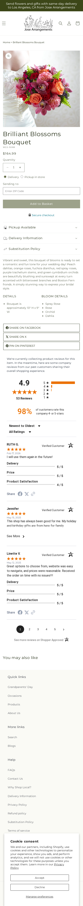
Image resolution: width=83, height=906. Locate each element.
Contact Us (15, 778)
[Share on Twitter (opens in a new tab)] (26, 494)
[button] (60, 23)
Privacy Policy (17, 804)
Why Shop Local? (19, 787)
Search (12, 737)
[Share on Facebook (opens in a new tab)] (20, 494)
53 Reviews (29, 398)
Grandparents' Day (20, 687)
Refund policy (17, 813)
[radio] (59, 382)
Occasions (15, 696)
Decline (40, 887)
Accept (39, 878)
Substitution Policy (21, 822)
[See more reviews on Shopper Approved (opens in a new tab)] (33, 494)
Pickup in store (35, 177)
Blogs (12, 746)
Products (14, 704)
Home (6, 42)
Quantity (9, 159)
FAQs (11, 770)
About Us (14, 713)
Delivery (14, 177)
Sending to (16, 184)
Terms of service (19, 830)
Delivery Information (22, 796)
